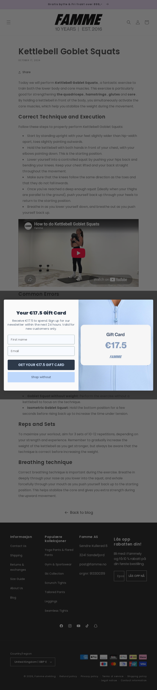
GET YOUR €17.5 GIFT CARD (41, 364)
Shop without (41, 377)
